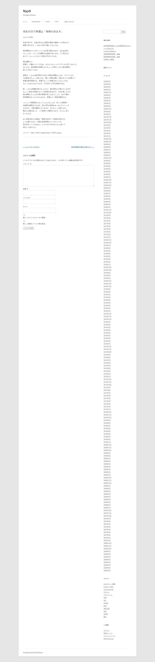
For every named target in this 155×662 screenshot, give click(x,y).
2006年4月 (107, 565)
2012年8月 (107, 357)
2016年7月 (107, 251)
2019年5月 (107, 169)
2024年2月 (107, 100)
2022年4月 (107, 111)
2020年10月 (107, 141)
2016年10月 (107, 242)
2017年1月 (107, 237)
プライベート (108, 595)
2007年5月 (107, 529)
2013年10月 (107, 319)
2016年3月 (107, 262)
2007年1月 (107, 540)
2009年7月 (107, 458)
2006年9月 (107, 551)
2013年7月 (107, 327)
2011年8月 (107, 390)
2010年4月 (107, 434)
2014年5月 (107, 300)
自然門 (106, 614)
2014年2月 (107, 308)
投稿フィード (108, 633)
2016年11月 (107, 240)
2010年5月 (107, 431)
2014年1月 (107, 311)
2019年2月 (107, 174)
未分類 (106, 603)
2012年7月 (107, 360)
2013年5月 (107, 333)
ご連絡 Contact (69, 22)
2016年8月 (107, 248)
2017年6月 (107, 223)
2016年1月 (107, 264)
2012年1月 (107, 376)
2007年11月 (107, 513)
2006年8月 (107, 554)
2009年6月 (107, 461)
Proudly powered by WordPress (33, 652)
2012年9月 (107, 354)
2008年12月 (107, 477)
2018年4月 (107, 199)
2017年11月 (107, 210)
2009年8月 (107, 456)
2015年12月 (107, 267)
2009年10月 (107, 450)
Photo (47, 22)
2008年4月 (107, 499)
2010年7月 (107, 426)
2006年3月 (107, 568)
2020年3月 (107, 152)
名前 (25, 189)
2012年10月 (107, 352)
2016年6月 (107, 253)
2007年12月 (107, 510)
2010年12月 (107, 412)
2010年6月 (107, 428)
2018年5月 (107, 196)
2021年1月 (107, 136)
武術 (32, 133)
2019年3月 (107, 171)
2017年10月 (107, 212)
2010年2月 (107, 439)
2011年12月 (107, 379)
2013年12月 (107, 314)
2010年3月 (107, 436)
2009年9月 (107, 453)
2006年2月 (107, 570)
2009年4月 (107, 467)
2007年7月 (107, 524)
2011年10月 (107, 385)
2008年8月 (107, 488)
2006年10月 (107, 548)
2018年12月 (107, 180)
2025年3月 (107, 89)
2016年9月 (107, 245)
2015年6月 (107, 273)
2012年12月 (107, 346)
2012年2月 (107, 374)
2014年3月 (107, 305)
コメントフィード (109, 636)
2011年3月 (107, 404)
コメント (27, 164)
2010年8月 (107, 423)
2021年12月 (107, 117)
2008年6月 (107, 494)
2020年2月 (107, 155)
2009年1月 (107, 475)
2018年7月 (107, 193)
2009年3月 (107, 469)
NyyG (27, 11)
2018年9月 (107, 188)
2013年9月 (107, 322)
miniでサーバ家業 (109, 584)
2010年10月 (107, 417)
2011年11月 (107, 382)
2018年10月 (107, 185)
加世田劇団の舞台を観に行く (82, 147)
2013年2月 (107, 341)
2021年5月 (107, 130)
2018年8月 (107, 191)
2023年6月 (107, 106)
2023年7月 (107, 103)
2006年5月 (107, 562)
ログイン (106, 630)
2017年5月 (107, 226)
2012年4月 (107, 368)
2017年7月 (107, 221)
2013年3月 (107, 338)
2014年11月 (107, 283)
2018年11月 (107, 182)
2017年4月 (107, 229)
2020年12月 (107, 139)
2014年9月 (107, 289)
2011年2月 (107, 406)
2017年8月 (107, 218)
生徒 (105, 611)
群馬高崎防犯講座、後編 (112, 54)
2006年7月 (107, 557)
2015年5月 (107, 275)
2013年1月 (107, 344)
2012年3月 (107, 371)
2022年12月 (107, 109)
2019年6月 (107, 166)
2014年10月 (107, 286)
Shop (57, 22)
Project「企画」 (109, 587)
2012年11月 (107, 349)
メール (26, 198)
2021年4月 (107, 133)
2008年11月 (107, 480)
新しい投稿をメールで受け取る (34, 224)
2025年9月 (107, 84)
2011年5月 (107, 398)
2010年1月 (107, 442)
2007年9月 (107, 518)
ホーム (25, 22)
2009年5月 (107, 464)
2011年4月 (107, 401)
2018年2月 (107, 204)
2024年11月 (107, 92)
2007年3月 (107, 535)
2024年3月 (107, 98)
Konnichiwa (36, 22)
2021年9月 (107, 125)
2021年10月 (107, 122)
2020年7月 (107, 150)
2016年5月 (107, 256)
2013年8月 (107, 324)
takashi (58, 133)
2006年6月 (107, 559)
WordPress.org (109, 639)
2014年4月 (107, 303)
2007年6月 (107, 527)
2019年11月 (107, 158)
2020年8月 (107, 147)
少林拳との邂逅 (109, 59)
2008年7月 (107, 491)
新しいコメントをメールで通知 (34, 217)
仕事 (105, 598)
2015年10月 (107, 270)
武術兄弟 (106, 609)
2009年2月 (107, 472)
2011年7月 (107, 393)
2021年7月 (107, 128)
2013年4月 (107, 335)
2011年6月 (107, 395)
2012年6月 (107, 363)
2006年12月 (107, 543)
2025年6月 (107, 87)
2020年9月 (107, 144)
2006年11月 (107, 546)
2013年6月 (107, 330)
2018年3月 (107, 201)
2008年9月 (107, 486)
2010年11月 (107, 415)
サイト (25, 206)
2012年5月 (107, 365)
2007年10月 (107, 516)
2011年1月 (107, 409)
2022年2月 (107, 114)
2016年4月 (107, 259)
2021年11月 (107, 120)
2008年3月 (107, 502)
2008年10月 (107, 483)
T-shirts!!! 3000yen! (110, 51)
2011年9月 (107, 387)
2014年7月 (107, 294)
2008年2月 (107, 505)
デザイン (106, 592)
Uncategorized (108, 589)
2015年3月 (107, 278)
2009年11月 (107, 447)
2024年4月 (107, 95)
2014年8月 (107, 292)
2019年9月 (107, 160)
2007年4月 (107, 532)
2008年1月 (107, 507)
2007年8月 (107, 521)
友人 (105, 600)
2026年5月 (107, 81)
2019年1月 (107, 177)
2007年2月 (107, 538)
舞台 (105, 617)
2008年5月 (107, 497)
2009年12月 (107, 445)
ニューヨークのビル (31, 147)
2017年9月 (107, 215)
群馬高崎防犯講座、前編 (112, 57)
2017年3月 (107, 232)
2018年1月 (107, 207)
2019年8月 (107, 163)
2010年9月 (107, 420)
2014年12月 (107, 281)
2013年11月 (107, 316)
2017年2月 (107, 234)
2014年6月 (107, 297)
